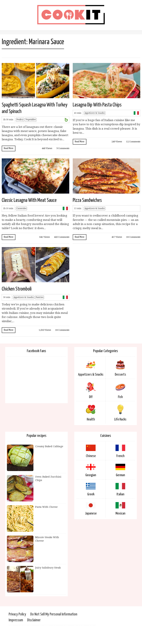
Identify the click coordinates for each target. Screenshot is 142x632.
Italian (120, 494)
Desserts (120, 374)
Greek (90, 494)
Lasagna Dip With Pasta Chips (97, 104)
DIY (91, 397)
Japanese (91, 513)
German (120, 475)
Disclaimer (34, 620)
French (120, 456)
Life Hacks (120, 419)
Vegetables (31, 119)
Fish (120, 397)
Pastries (39, 297)
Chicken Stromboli (17, 289)
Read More (8, 148)
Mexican (120, 513)
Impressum (16, 620)
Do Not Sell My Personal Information (53, 614)
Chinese (91, 456)
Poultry (20, 119)
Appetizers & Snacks (95, 113)
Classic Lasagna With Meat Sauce (29, 200)
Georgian (90, 475)
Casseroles (21, 208)
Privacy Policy (17, 614)
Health (91, 419)
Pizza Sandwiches (87, 200)
